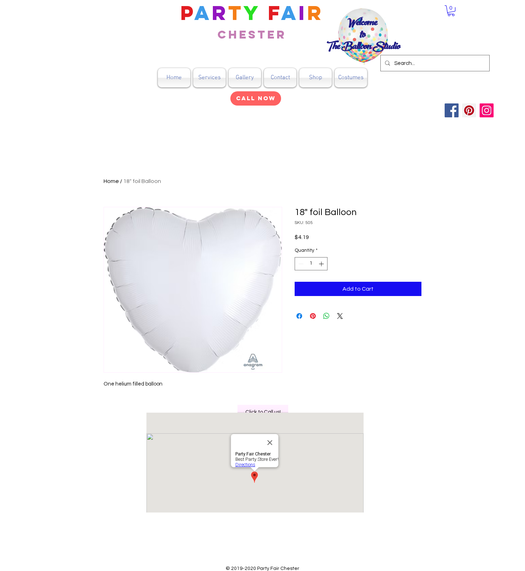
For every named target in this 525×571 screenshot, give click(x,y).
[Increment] (322, 264)
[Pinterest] (469, 110)
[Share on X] (340, 316)
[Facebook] (452, 110)
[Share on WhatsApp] (326, 316)
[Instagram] (487, 110)
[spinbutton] (311, 264)
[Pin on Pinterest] (313, 316)
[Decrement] (300, 264)
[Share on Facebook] (299, 316)
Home (111, 181)
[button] (315, 77)
